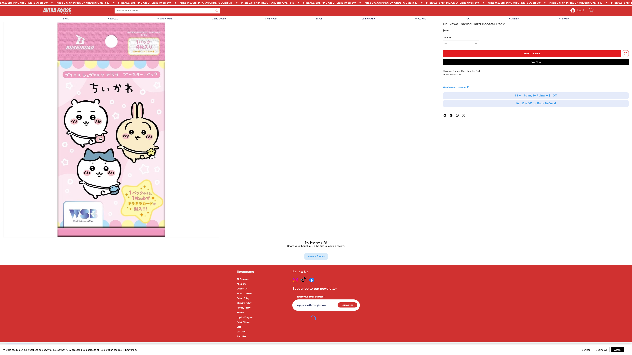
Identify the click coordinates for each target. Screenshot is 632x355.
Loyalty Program (244, 317)
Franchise (241, 336)
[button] (591, 10)
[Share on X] (464, 115)
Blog (239, 327)
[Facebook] (311, 280)
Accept (617, 349)
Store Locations (244, 293)
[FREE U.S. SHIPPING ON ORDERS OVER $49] (316, 2)
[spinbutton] (460, 43)
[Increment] (476, 43)
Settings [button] (586, 349)
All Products (243, 279)
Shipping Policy (244, 303)
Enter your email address (310, 297)
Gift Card (241, 331)
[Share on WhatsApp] (457, 115)
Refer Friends (243, 322)
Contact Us (242, 288)
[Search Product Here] (216, 10)
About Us (241, 284)
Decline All (601, 349)
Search (240, 312)
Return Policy (243, 298)
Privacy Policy (243, 308)
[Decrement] (445, 43)
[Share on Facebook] (445, 115)
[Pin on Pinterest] (451, 115)
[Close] (628, 349)
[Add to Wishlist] (625, 53)
